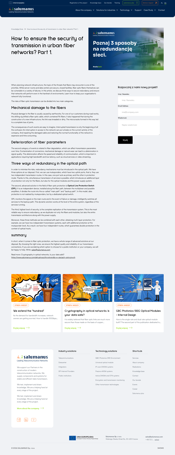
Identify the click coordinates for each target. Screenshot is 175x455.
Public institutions (65, 376)
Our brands (136, 380)
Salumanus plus (138, 393)
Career (134, 389)
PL (162, 3)
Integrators (62, 367)
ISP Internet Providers (66, 371)
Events (134, 384)
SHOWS (161, 448)
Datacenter (62, 362)
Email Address (123, 106)
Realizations (136, 367)
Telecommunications (66, 358)
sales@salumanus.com (41, 250)
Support (138, 10)
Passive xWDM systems (103, 371)
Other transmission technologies (107, 384)
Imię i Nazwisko (123, 94)
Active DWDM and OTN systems (107, 376)
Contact (161, 10)
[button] (85, 10)
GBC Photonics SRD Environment (107, 358)
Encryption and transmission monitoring (110, 380)
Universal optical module (104, 362)
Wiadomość (122, 118)
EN (165, 3)
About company (138, 362)
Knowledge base (138, 371)
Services (135, 358)
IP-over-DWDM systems (104, 367)
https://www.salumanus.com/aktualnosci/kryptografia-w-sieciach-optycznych (43, 257)
